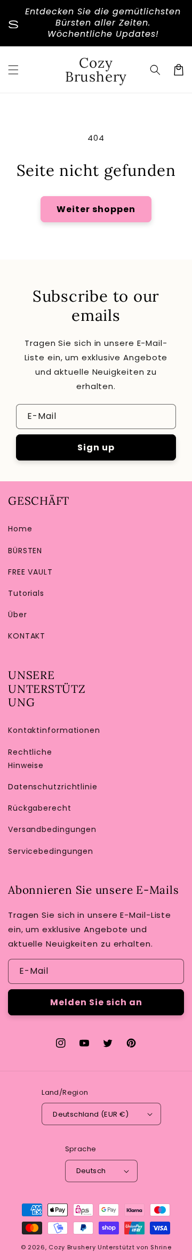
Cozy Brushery (72, 1247)
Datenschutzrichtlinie (49, 786)
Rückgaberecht (39, 808)
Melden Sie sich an (96, 1002)
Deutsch (91, 1171)
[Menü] (13, 70)
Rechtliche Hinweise (30, 759)
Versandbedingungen (49, 829)
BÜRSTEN (25, 550)
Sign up (96, 447)
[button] (155, 70)
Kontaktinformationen (49, 730)
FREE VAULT (30, 572)
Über (17, 614)
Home (20, 528)
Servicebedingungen (49, 851)
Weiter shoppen (96, 209)
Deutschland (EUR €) (91, 1114)
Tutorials (26, 593)
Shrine (160, 1247)
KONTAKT (26, 636)
